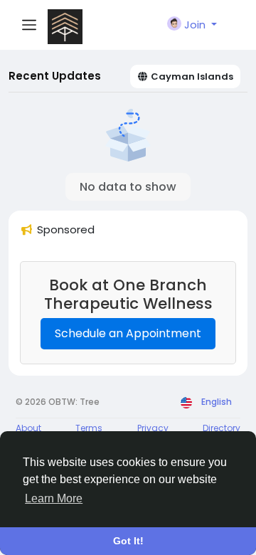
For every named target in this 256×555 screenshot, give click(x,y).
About (28, 428)
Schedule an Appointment (128, 333)
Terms (88, 428)
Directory (221, 428)
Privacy (153, 428)
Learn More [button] (53, 498)
